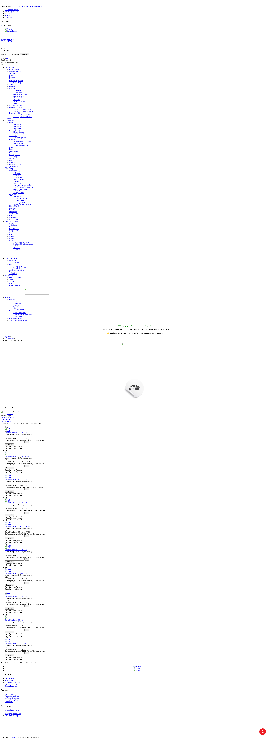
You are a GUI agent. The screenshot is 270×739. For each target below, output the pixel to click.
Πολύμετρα (17, 196)
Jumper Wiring (18, 316)
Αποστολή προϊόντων (12, 696)
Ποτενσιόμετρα (14, 130)
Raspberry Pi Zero (15, 107)
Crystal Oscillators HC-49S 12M (16, 479)
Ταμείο (7, 15)
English (14, 31)
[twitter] (137, 668)
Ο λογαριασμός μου (12, 10)
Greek (13, 29)
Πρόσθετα (12, 77)
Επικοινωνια (9, 17)
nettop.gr (14, 737)
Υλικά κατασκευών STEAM (19, 320)
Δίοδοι (11, 158)
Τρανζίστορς (13, 151)
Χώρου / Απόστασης (20, 189)
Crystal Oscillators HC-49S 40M (16, 596)
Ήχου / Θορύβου (19, 179)
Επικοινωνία (9, 702)
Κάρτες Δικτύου (19, 96)
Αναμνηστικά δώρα (15, 105)
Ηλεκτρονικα (9, 120)
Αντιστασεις (13, 136)
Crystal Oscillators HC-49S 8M (15, 643)
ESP (10, 234)
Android (12, 236)
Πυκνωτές (12, 139)
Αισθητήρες (13, 170)
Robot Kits (17, 303)
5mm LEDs (17, 126)
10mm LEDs (18, 128)
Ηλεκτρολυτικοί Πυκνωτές (23, 141)
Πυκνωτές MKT (19, 143)
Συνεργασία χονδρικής (12, 682)
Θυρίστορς (13, 162)
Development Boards (12, 221)
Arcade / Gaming (15, 83)
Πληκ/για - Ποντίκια (20, 98)
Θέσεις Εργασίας (11, 686)
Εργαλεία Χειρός (19, 202)
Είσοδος (20, 6)
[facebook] (137, 666)
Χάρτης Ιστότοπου (11, 684)
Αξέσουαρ (12, 88)
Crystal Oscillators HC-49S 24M (16, 550)
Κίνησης (16, 181)
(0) (7, 58)
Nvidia (11, 238)
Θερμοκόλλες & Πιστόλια (22, 204)
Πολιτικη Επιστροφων (12, 698)
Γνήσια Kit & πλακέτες (21, 242)
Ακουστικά (13, 274)
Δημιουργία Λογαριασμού (33, 6)
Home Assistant (14, 285)
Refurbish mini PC (20, 268)
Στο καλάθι (9, 444)
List (8, 414)
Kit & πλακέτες (14, 69)
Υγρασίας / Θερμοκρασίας (22, 185)
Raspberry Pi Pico (15, 113)
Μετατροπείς (18, 90)
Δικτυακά (12, 260)
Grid (11, 414)
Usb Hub (17, 100)
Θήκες (11, 75)
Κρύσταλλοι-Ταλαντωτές (17, 153)
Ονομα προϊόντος (7, 419)
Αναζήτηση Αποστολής (13, 714)
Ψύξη (15, 103)
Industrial (8, 119)
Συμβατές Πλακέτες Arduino (23, 244)
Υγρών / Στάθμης (19, 172)
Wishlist (7, 13)
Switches (17, 262)
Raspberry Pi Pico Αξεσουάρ (23, 117)
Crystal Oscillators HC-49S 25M (16, 573)
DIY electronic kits (15, 318)
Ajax (11, 283)
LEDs (11, 122)
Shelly (11, 279)
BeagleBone (13, 227)
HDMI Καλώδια (19, 102)
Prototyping (13, 311)
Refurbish (12, 264)
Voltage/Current (19, 193)
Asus (11, 223)
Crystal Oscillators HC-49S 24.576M (17, 526)
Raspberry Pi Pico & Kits (22, 115)
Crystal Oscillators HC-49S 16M (16, 503)
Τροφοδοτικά (18, 92)
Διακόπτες (12, 208)
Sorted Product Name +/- (9, 417)
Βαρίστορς (12, 160)
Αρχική (7, 337)
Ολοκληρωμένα (14, 155)
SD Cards (12, 73)
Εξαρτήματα (9, 168)
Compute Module (15, 71)
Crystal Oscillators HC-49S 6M (15, 620)
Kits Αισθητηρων (19, 191)
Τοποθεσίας (17, 183)
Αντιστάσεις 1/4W (20, 138)
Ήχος (11, 84)
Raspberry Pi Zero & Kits (22, 109)
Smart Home (9, 276)
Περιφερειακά (14, 272)
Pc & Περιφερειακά (11, 258)
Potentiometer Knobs (21, 134)
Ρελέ (11, 149)
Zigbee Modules (14, 206)
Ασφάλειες (13, 157)
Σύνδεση (8, 712)
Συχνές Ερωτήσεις (11, 700)
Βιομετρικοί (18, 177)
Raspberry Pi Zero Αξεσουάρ (23, 111)
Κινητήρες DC (18, 305)
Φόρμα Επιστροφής (11, 716)
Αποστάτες (13, 217)
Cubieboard (13, 225)
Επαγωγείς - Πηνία (15, 164)
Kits (10, 215)
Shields (16, 246)
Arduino (12, 240)
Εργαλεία (12, 195)
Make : (7, 297)
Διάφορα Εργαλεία (20, 200)
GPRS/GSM (13, 219)
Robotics (12, 299)
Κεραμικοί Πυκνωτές (21, 145)
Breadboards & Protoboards (23, 315)
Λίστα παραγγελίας (11, 12)
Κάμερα (12, 86)
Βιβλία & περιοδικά (16, 81)
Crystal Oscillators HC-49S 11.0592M (18, 456)
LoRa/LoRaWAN (15, 277)
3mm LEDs (17, 124)
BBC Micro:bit (14, 229)
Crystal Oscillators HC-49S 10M (16, 433)
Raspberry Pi (9, 67)
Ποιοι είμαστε (10, 678)
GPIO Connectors (20, 313)
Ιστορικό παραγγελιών (12, 710)
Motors (16, 301)
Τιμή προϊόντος (6, 421)
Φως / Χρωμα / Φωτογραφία (23, 187)
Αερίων (16, 176)
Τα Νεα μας (9, 680)
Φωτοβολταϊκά (14, 214)
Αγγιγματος (17, 174)
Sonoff (11, 281)
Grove (11, 233)
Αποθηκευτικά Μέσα (21, 94)
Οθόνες (11, 79)
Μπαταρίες (13, 212)
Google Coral (13, 231)
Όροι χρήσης (9, 694)
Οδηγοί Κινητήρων (20, 309)
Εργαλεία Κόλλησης (20, 198)
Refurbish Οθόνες (20, 266)
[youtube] (137, 670)
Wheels (16, 307)
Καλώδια (12, 210)
